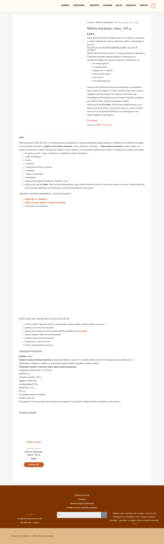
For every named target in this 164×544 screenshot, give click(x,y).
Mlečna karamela (104, 22)
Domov (90, 22)
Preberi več (34, 465)
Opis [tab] (21, 137)
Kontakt (30, 514)
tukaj (134, 523)
